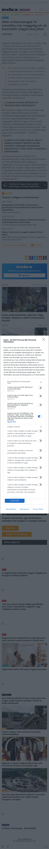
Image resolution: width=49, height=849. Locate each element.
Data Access (24, 509)
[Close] (44, 340)
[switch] (40, 388)
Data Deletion (11, 509)
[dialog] (24, 425)
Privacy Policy (38, 509)
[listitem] (24, 382)
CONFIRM (14, 501)
